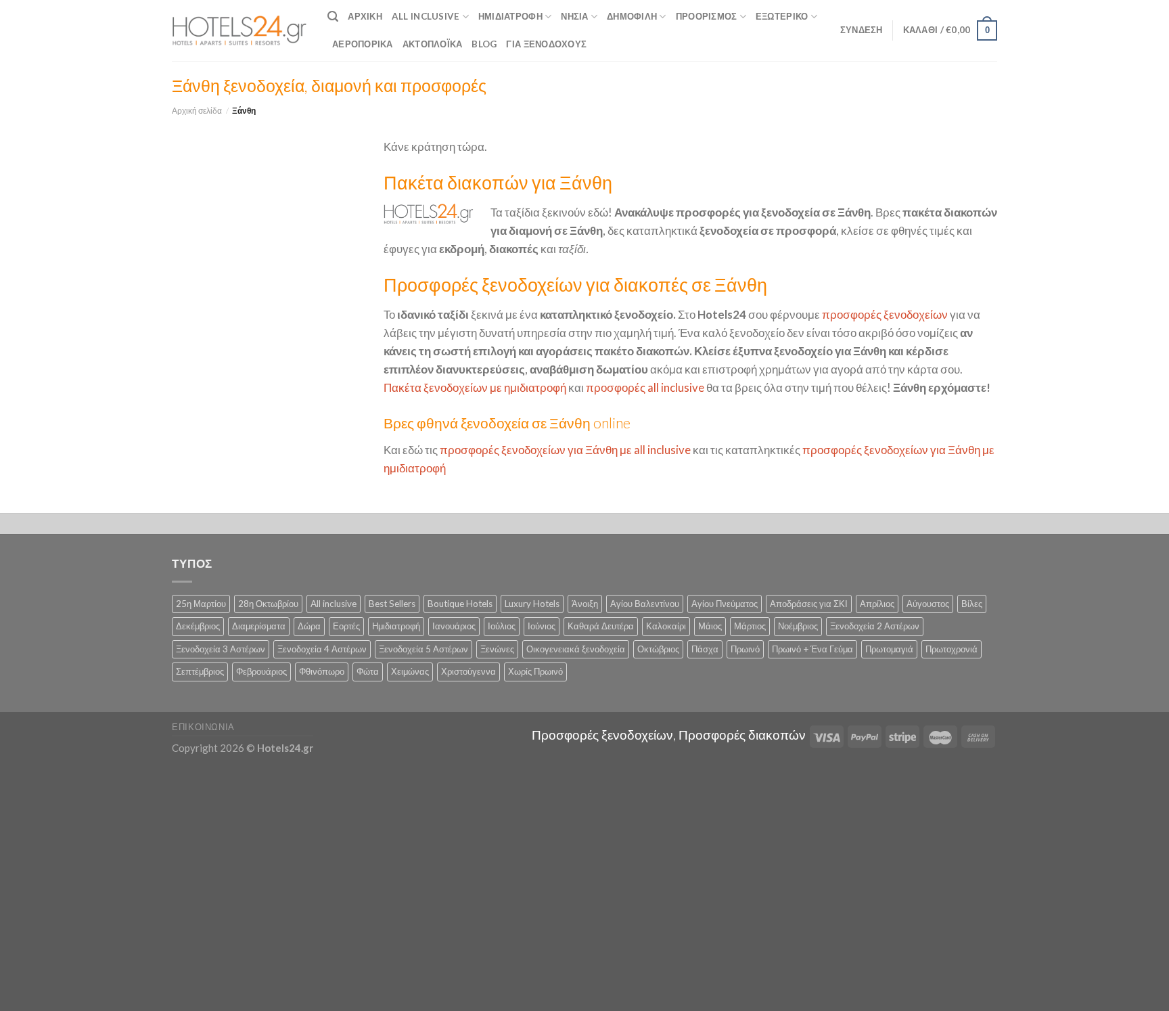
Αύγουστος (928, 603)
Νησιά (574, 16)
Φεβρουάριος (261, 671)
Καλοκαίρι (666, 626)
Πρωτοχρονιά (951, 649)
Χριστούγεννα (468, 671)
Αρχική (365, 16)
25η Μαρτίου (201, 603)
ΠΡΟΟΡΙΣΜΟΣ (706, 16)
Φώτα (368, 671)
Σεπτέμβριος (200, 671)
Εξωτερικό (782, 16)
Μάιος (710, 626)
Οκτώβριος (658, 649)
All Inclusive (426, 16)
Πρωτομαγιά (889, 649)
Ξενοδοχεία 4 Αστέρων (322, 649)
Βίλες (971, 603)
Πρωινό (745, 649)
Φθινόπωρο (321, 671)
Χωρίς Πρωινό (535, 671)
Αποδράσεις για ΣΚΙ (809, 603)
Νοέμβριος (798, 626)
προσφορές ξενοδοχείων (885, 314)
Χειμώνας (410, 671)
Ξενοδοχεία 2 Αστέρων (874, 626)
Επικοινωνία (203, 726)
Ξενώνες (497, 649)
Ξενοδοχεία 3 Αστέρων (220, 649)
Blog (484, 44)
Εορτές (346, 626)
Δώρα (309, 626)
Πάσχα (704, 649)
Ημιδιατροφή (510, 16)
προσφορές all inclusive (645, 387)
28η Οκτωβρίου (268, 603)
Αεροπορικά (362, 44)
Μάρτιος (750, 626)
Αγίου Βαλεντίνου (644, 603)
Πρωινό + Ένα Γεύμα (812, 649)
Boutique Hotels (460, 603)
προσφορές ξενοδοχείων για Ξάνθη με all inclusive (565, 450)
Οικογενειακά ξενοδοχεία (575, 649)
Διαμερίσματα (258, 626)
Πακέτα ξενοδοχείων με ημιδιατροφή (475, 387)
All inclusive (334, 603)
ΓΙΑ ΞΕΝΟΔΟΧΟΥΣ (546, 44)
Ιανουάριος (454, 626)
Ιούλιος (501, 626)
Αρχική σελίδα (197, 111)
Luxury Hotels (532, 603)
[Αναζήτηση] (332, 16)
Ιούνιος (541, 626)
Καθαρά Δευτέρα (601, 626)
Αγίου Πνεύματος (724, 603)
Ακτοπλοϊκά (433, 44)
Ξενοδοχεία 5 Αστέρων (423, 649)
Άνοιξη (585, 603)
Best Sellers (392, 603)
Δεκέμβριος (198, 626)
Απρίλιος (877, 603)
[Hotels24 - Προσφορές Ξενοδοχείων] (239, 30)
